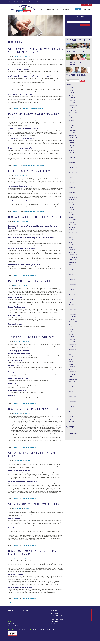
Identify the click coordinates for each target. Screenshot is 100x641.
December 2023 (73, 165)
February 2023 (72, 190)
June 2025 (71, 120)
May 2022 (71, 212)
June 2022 (71, 209)
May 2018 (71, 331)
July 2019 (71, 297)
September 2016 (73, 379)
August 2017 (72, 351)
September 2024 (73, 142)
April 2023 (71, 185)
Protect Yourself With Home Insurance (29, 281)
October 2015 (72, 406)
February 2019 (72, 309)
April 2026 (71, 95)
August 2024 (72, 145)
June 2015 (71, 416)
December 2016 (72, 371)
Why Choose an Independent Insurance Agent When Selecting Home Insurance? (35, 50)
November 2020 (73, 257)
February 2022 (72, 219)
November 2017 (72, 346)
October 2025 (72, 110)
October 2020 (72, 259)
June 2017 (71, 356)
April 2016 (71, 391)
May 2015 (71, 419)
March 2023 (72, 187)
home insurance (31, 165)
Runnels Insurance (40, 108)
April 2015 (71, 421)
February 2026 (72, 100)
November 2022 (73, 197)
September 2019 (73, 292)
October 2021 (72, 229)
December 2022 (73, 195)
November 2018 (72, 316)
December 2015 (72, 401)
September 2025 (73, 112)
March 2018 (71, 336)
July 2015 (71, 414)
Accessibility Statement (14, 625)
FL (27, 108)
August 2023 (72, 175)
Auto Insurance (72, 430)
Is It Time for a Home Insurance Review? (29, 171)
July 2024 (71, 147)
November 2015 (72, 404)
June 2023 (71, 180)
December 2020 (73, 254)
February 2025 (72, 130)
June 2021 (71, 239)
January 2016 (72, 399)
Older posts (11, 602)
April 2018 (71, 334)
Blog (78, 9)
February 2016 (72, 396)
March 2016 (71, 394)
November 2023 (73, 167)
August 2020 (72, 264)
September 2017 (73, 349)
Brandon (25, 108)
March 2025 (72, 127)
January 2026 (72, 102)
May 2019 (71, 302)
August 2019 (72, 294)
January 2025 (72, 132)
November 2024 (73, 137)
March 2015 (71, 424)
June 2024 (71, 150)
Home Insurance (16, 108)
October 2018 (72, 319)
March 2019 (71, 307)
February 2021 (72, 249)
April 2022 (71, 214)
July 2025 (71, 117)
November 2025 (73, 107)
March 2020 (72, 277)
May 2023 (71, 182)
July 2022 (71, 207)
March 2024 (72, 157)
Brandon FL (25, 165)
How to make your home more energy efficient (33, 409)
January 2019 (72, 312)
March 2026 (72, 97)
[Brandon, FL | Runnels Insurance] (21, 8)
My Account (88, 1)
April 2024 (71, 155)
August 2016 (72, 381)
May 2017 (71, 359)
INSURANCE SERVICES (52, 9)
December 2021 (72, 224)
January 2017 (72, 369)
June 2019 (71, 299)
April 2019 (71, 304)
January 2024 (72, 162)
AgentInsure (27, 56)
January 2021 (72, 252)
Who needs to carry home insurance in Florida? (34, 504)
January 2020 (72, 282)
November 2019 (72, 287)
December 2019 (72, 284)
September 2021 (73, 232)
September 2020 (73, 262)
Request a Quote (86, 4)
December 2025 (73, 105)
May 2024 (71, 152)
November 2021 (72, 227)
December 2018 (72, 314)
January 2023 (72, 192)
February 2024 (72, 160)
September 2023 (73, 172)
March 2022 (72, 217)
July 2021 (71, 237)
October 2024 (72, 140)
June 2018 (71, 329)
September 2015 (73, 409)
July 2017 (71, 354)
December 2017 (72, 344)
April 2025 (71, 125)
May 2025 (71, 122)
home (30, 108)
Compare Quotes (12, 617)
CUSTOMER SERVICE (67, 9)
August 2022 (72, 204)
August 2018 (72, 324)
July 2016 (71, 384)
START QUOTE (85, 25)
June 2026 (71, 90)
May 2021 (71, 242)
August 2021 (72, 234)
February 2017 (72, 366)
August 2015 (72, 411)
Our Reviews (42, 1)
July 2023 (71, 177)
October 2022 (72, 200)
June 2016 (71, 386)
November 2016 (72, 374)
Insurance (71, 435)
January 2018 (72, 341)
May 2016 (71, 389)
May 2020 (71, 272)
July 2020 (71, 267)
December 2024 (73, 135)
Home (42, 9)
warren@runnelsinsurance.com (59, 619)
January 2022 (72, 222)
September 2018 (73, 321)
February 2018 (72, 339)
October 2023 (72, 170)
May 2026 (71, 92)
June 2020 (71, 269)
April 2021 (71, 244)
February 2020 (72, 279)
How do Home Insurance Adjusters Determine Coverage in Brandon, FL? (32, 552)
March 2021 (71, 247)
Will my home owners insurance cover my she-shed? (33, 454)
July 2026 (71, 88)
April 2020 (71, 274)
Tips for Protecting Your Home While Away (31, 337)
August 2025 (72, 115)
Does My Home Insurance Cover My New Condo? (33, 113)
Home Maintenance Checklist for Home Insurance (34, 217)
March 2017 (71, 364)
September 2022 (73, 202)
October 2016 (72, 376)
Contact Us (87, 9)
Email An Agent (28, 1)
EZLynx (31, 629)
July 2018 (71, 326)
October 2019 (72, 289)
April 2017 (71, 361)
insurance (33, 108)
